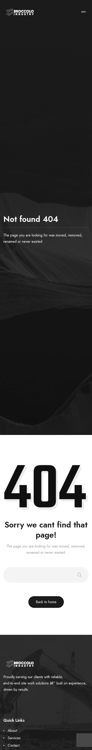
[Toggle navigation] (83, 12)
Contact (13, 745)
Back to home (46, 601)
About (12, 730)
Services (14, 738)
